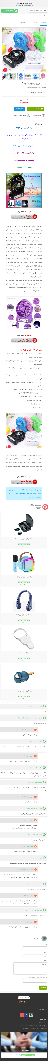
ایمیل (45, 952)
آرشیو (38, 508)
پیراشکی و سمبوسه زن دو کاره (24, 691)
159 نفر (17, 109)
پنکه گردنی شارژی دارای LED (23, 615)
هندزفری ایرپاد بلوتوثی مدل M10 (24, 539)
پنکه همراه (30, 497)
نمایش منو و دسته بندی (36, 10)
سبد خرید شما (9, 10)
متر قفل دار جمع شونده (24, 653)
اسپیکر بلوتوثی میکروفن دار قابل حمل (23, 577)
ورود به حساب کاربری (28, 1055)
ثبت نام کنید (16, 1055)
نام (46, 944)
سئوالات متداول (42, 1022)
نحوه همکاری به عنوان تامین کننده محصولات (35, 1028)
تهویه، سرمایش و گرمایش (34, 493)
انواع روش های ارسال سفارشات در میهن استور (34, 1025)
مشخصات (43, 22)
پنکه (33, 490)
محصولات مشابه (33, 22)
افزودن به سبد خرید (33, 109)
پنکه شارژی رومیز (15, 490)
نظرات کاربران (21, 22)
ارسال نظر (43, 987)
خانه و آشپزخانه (26, 490)
